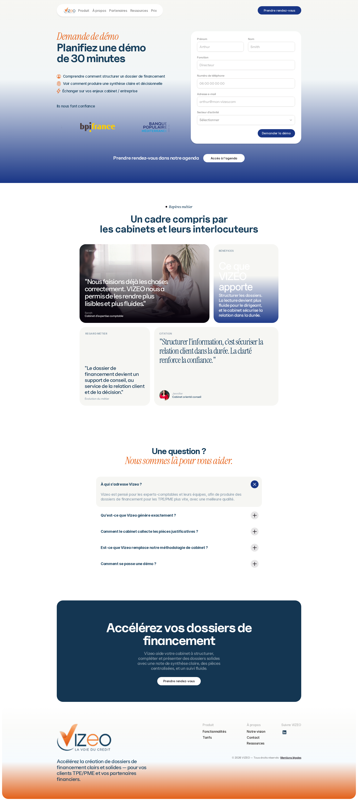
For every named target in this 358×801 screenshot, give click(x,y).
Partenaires (118, 10)
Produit (83, 10)
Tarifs (207, 737)
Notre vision (256, 731)
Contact (253, 737)
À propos (99, 10)
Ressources (139, 10)
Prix (154, 10)
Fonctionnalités (214, 731)
